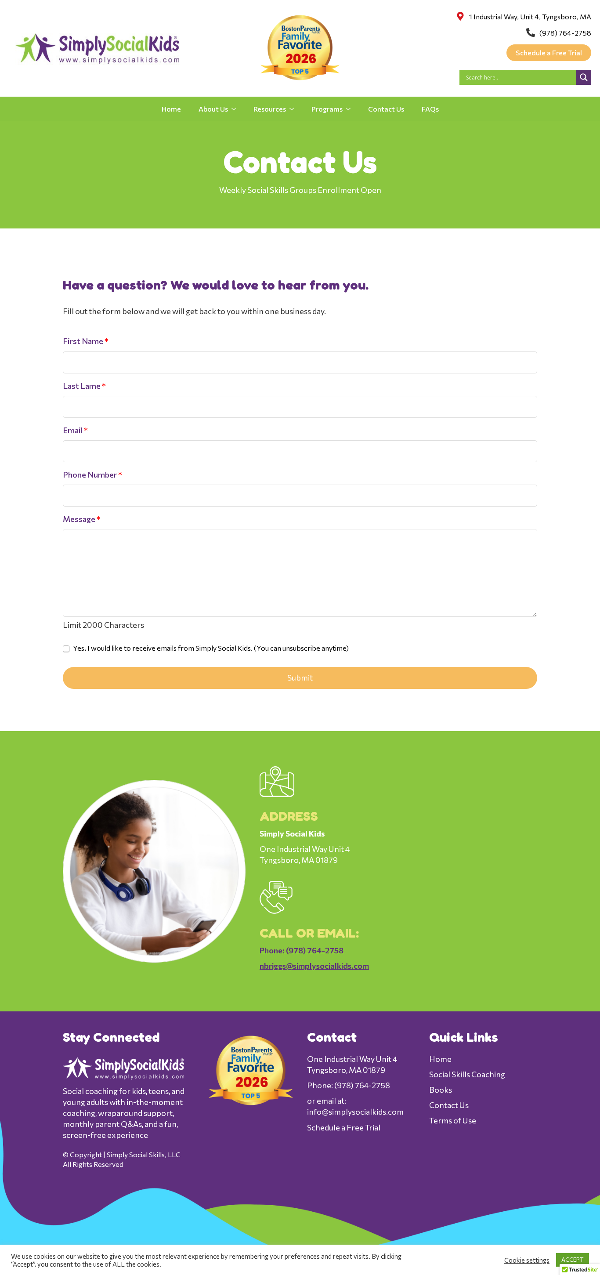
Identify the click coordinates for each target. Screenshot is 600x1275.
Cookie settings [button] (526, 1260)
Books (440, 1089)
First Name (85, 341)
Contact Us (386, 109)
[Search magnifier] (583, 77)
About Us (213, 109)
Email (75, 430)
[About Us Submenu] (236, 109)
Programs (327, 109)
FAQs (430, 109)
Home (171, 109)
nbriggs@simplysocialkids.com (314, 966)
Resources (269, 109)
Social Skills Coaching (467, 1074)
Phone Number (92, 474)
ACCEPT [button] (572, 1259)
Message (82, 519)
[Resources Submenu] (294, 109)
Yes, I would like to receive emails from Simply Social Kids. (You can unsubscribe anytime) (210, 648)
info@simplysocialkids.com (355, 1111)
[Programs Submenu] (351, 109)
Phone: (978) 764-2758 (301, 950)
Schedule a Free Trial (343, 1127)
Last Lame (84, 386)
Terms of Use (452, 1120)
